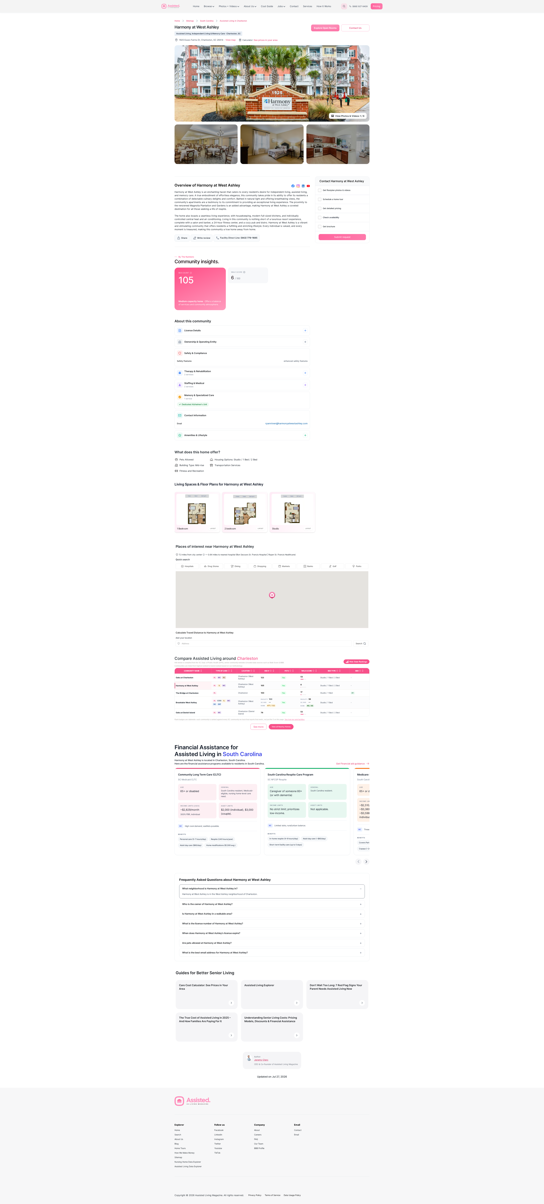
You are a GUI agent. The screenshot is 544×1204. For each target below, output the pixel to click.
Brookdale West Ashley (186, 702)
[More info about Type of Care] (229, 671)
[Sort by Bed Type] (340, 671)
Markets (286, 566)
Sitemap (190, 21)
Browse (208, 6)
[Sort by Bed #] (273, 671)
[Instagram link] (298, 186)
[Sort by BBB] (363, 671)
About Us (249, 6)
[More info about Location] (251, 671)
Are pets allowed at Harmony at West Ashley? (207, 942)
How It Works (324, 6)
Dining (237, 566)
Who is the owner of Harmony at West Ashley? (207, 904)
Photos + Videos (228, 6)
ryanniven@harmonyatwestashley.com (286, 423)
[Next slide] (366, 862)
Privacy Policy (254, 1195)
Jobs (280, 6)
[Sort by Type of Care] (231, 671)
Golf (334, 566)
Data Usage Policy (292, 1195)
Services (307, 6)
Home (196, 6)
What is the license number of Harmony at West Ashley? (212, 923)
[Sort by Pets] (293, 671)
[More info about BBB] (360, 671)
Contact (294, 6)
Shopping (261, 566)
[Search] (344, 6)
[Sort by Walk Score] (316, 671)
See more (258, 726)
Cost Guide (267, 6)
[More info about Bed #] (271, 671)
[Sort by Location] (254, 671)
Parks (358, 566)
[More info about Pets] (290, 671)
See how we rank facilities (295, 720)
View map (231, 40)
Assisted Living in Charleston (233, 21)
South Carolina (206, 21)
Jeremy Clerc (261, 1059)
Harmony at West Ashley (187, 685)
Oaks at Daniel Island (185, 712)
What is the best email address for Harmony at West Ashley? (215, 952)
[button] (272, 595)
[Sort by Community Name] (201, 671)
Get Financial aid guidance (350, 763)
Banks (310, 566)
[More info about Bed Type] (337, 671)
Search (359, 643)
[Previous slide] (358, 862)
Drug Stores (213, 566)
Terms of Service (272, 1195)
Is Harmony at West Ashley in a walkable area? (207, 913)
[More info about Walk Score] (313, 671)
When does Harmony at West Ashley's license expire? (211, 933)
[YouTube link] (308, 186)
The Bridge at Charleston (187, 693)
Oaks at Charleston (184, 677)
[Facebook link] (293, 186)
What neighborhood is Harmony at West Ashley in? (210, 888)
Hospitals (189, 566)
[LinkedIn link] (303, 186)
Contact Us (355, 28)
